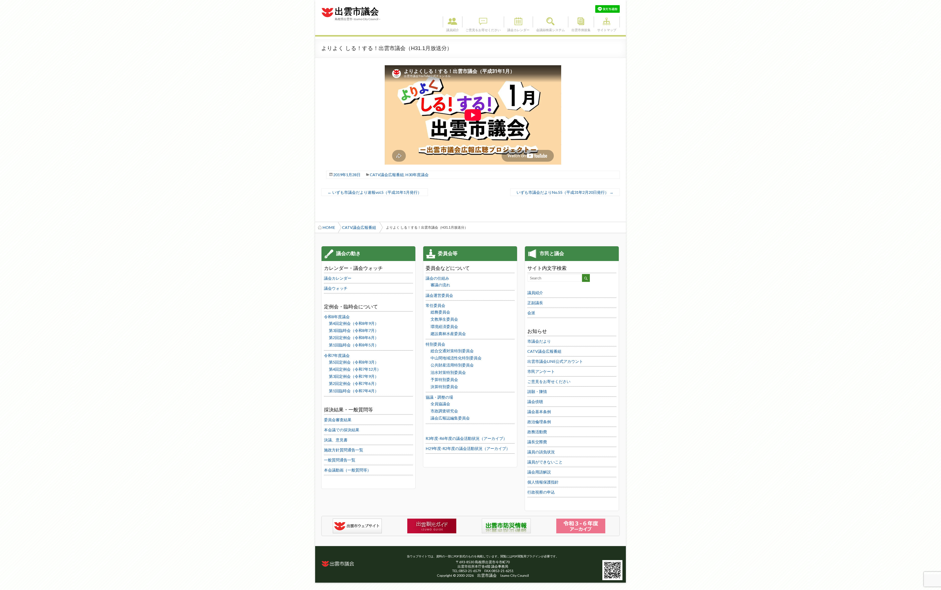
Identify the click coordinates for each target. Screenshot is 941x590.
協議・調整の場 (439, 397)
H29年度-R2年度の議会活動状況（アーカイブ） (468, 448)
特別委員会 (435, 344)
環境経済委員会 (444, 326)
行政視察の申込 (541, 492)
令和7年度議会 (337, 355)
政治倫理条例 (539, 421)
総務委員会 (440, 312)
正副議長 (535, 302)
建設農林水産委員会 (448, 333)
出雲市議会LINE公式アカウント (555, 361)
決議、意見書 (335, 439)
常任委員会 (435, 305)
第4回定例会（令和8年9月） (354, 323)
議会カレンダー (518, 21)
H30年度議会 (417, 174)
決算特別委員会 (444, 386)
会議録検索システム (550, 21)
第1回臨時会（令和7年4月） (354, 390)
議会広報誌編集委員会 (450, 418)
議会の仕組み (437, 278)
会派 (531, 312)
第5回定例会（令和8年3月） (354, 362)
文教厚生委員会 (444, 319)
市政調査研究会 (444, 410)
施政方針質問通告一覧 (343, 449)
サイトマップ (606, 21)
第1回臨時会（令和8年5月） (354, 344)
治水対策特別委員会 (448, 372)
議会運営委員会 (439, 295)
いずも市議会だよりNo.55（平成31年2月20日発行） (565, 192)
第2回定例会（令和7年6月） (354, 383)
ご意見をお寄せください (483, 21)
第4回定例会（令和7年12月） (355, 369)
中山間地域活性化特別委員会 (456, 357)
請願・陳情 (537, 391)
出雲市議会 (357, 11)
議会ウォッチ (335, 288)
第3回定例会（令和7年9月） (354, 376)
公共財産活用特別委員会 (452, 365)
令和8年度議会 (337, 316)
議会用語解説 (539, 472)
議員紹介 (452, 21)
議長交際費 (537, 441)
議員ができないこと (545, 461)
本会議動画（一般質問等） (347, 470)
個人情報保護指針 (543, 482)
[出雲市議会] (327, 7)
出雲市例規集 (581, 21)
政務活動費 (537, 431)
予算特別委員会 (444, 379)
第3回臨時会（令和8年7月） (354, 330)
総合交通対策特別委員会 (452, 350)
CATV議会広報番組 (387, 174)
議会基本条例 (539, 411)
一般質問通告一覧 (339, 460)
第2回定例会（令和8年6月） (354, 337)
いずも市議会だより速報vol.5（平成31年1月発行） (374, 192)
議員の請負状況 (541, 451)
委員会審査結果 (337, 419)
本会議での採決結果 (341, 429)
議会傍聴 (535, 401)
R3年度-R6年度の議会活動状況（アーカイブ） (466, 438)
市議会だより (539, 341)
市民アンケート (541, 371)
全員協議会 (440, 403)
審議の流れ (440, 284)
